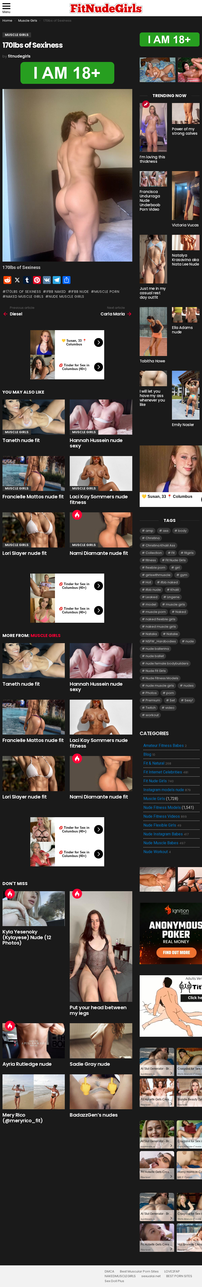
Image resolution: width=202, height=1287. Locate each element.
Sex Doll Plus (114, 1281)
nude (189, 641)
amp (149, 530)
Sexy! (189, 700)
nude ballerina (157, 648)
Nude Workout (157, 851)
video (169, 707)
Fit (173, 552)
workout (152, 715)
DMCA (109, 1271)
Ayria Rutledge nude (27, 1064)
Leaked (151, 597)
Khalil (174, 589)
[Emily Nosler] (186, 395)
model (151, 604)
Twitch (151, 707)
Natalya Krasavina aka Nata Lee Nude (185, 260)
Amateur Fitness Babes (165, 745)
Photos (151, 693)
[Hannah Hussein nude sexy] (101, 416)
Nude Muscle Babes (164, 843)
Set (172, 700)
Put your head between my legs (98, 1010)
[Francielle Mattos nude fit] (33, 473)
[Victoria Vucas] (186, 195)
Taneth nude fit (21, 440)
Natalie (172, 634)
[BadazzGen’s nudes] (101, 1091)
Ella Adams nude (182, 330)
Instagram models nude (167, 789)
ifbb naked (56, 291)
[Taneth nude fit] (33, 416)
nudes (189, 685)
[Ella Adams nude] (186, 315)
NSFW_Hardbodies (161, 641)
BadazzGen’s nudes (94, 1114)
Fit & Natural (157, 763)
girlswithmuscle (158, 575)
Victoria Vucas (185, 225)
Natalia (151, 634)
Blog (149, 754)
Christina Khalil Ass (160, 545)
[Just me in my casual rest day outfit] (153, 259)
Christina (153, 538)
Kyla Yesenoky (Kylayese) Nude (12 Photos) (26, 937)
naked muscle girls (24, 296)
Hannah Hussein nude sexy (96, 443)
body (182, 530)
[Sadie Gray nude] (101, 1040)
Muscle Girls (17, 432)
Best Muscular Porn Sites (139, 1271)
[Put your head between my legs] (101, 946)
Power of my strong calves (184, 131)
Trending (146, 104)
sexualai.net (151, 1276)
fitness (151, 560)
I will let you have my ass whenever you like (152, 398)
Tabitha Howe (152, 361)
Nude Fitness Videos (165, 816)
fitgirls (189, 552)
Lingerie (173, 597)
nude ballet (155, 656)
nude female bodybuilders (167, 663)
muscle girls (175, 604)
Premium (153, 700)
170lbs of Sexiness (23, 291)
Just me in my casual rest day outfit (153, 293)
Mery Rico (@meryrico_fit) (22, 1117)
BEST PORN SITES (179, 1276)
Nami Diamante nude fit (99, 553)
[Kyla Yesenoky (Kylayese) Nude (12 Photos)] (33, 908)
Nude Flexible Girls (162, 825)
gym (183, 575)
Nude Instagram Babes (166, 834)
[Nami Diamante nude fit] (101, 529)
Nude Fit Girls (156, 670)
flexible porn (155, 567)
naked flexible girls (160, 619)
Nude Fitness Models (162, 678)
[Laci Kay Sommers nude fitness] (101, 473)
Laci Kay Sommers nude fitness (99, 499)
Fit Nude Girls (176, 560)
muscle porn (106, 291)
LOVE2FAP (172, 1271)
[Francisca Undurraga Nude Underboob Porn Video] (153, 179)
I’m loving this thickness (152, 159)
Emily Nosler (183, 424)
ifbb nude (80, 291)
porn (170, 693)
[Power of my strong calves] (186, 113)
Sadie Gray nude (90, 1064)
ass (165, 530)
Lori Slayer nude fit (24, 553)
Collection (154, 552)
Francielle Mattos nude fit (33, 496)
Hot (77, 515)
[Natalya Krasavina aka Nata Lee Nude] (186, 242)
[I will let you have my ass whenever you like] (153, 378)
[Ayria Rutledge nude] (33, 1040)
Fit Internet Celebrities (165, 772)
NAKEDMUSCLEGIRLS (120, 1276)
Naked (180, 611)
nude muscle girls (66, 296)
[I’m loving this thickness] (153, 127)
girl (177, 567)
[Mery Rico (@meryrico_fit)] (33, 1091)
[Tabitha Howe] (153, 331)
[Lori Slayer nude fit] (33, 529)
